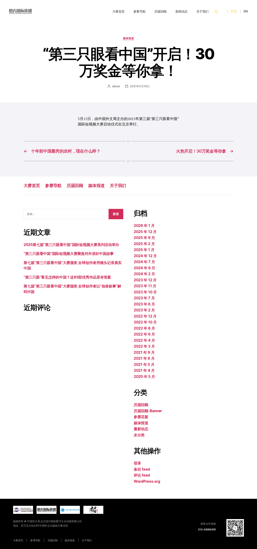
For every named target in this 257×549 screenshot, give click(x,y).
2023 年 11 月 (145, 286)
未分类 (139, 435)
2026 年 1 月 (144, 225)
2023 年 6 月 (144, 304)
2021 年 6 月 (144, 358)
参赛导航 (139, 11)
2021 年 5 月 (144, 364)
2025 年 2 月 (144, 244)
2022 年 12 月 (145, 316)
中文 (234, 11)
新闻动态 (181, 11)
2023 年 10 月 (145, 292)
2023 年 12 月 (145, 280)
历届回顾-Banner (148, 411)
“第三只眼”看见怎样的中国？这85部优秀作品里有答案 (67, 277)
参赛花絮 (141, 417)
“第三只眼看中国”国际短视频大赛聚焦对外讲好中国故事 (69, 253)
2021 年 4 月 (144, 370)
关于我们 (202, 11)
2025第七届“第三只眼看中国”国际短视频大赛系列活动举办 (71, 244)
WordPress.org (147, 481)
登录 (137, 463)
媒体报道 (128, 38)
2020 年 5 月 (144, 376)
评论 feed (142, 475)
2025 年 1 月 (144, 250)
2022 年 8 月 (144, 328)
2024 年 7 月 (144, 262)
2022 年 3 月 (144, 346)
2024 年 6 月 (144, 268)
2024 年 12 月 (145, 256)
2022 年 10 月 (145, 322)
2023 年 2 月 (144, 310)
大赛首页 (118, 11)
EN (246, 11)
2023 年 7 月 (144, 298)
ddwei (116, 86)
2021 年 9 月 (144, 352)
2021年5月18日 (139, 86)
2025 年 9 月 (144, 237)
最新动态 (141, 429)
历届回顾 (160, 11)
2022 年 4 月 (144, 340)
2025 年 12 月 (145, 232)
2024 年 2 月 (144, 274)
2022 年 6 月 (144, 334)
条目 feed (142, 469)
